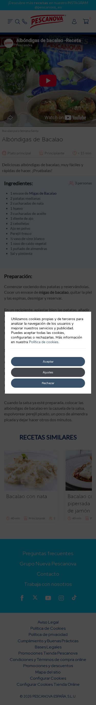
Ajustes (48, 372)
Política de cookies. (44, 342)
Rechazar (48, 383)
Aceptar (48, 362)
